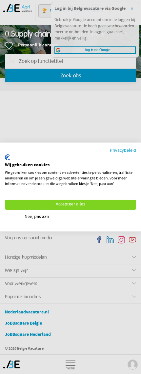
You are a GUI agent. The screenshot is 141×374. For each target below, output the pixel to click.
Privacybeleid (123, 150)
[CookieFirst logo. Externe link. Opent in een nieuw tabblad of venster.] (7, 157)
